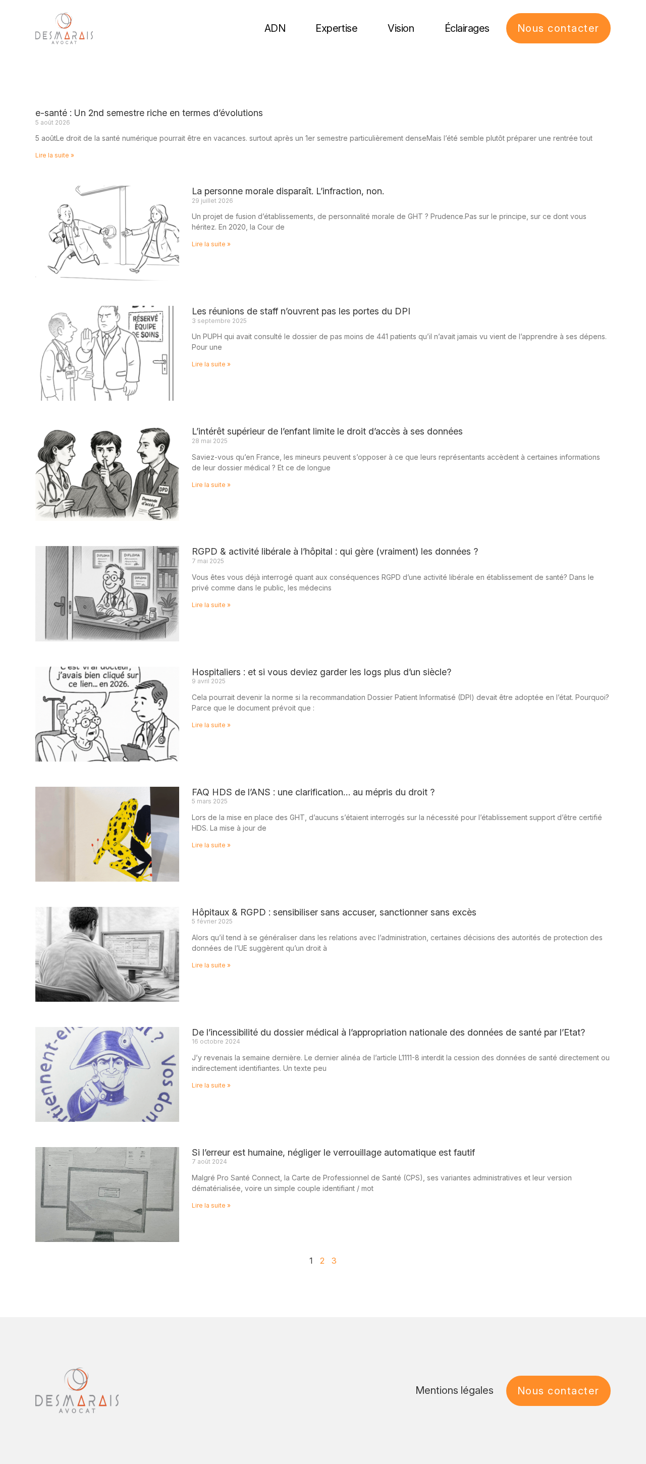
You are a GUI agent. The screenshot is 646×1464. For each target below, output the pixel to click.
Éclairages (467, 28)
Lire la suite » (54, 155)
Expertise (336, 28)
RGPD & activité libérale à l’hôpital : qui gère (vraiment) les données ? (335, 551)
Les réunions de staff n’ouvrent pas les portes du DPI (301, 311)
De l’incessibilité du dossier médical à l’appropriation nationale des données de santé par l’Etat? (388, 1032)
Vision (401, 28)
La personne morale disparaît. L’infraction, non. (288, 191)
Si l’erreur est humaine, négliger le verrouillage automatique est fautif (333, 1152)
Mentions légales (454, 1390)
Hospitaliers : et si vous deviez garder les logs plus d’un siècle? (321, 672)
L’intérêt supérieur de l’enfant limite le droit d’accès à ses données (327, 431)
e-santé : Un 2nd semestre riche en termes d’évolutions (149, 112)
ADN (275, 28)
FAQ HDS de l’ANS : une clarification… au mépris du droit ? (313, 792)
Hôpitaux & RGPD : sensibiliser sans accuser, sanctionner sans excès (334, 912)
